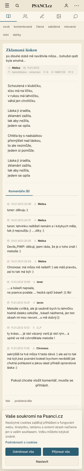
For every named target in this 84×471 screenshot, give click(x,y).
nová (6, 26)
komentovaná (23, 26)
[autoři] (25, 16)
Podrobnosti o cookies (21, 442)
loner (40, 282)
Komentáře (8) (19, 191)
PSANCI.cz (42, 6)
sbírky (17, 34)
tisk (8, 400)
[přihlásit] (66, 6)
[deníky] (42, 16)
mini (6, 34)
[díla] (8, 16)
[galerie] (58, 16)
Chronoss (42, 348)
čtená (40, 26)
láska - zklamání (30, 72)
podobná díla (23, 400)
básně (15, 72)
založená (54, 26)
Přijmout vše (61, 451)
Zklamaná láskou (21, 50)
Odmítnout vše (23, 451)
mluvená (70, 26)
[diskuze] (75, 16)
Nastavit (42, 461)
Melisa (16, 67)
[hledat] (17, 6)
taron (40, 302)
